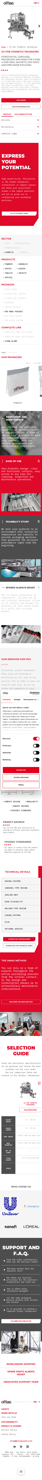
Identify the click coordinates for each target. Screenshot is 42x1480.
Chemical (24, 252)
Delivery (5, 120)
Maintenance (7, 127)
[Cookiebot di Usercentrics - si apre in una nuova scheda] (29, 693)
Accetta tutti (21, 770)
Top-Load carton (13, 316)
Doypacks (9, 302)
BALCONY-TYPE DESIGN (15, 908)
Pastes (8, 268)
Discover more (30, 1110)
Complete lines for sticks (19, 332)
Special (9, 277)
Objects (23, 273)
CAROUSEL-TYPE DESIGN (16, 888)
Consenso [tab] (7, 699)
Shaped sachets (12, 307)
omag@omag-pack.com (21, 1441)
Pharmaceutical (12, 248)
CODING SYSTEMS (12, 915)
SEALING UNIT (11, 895)
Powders (9, 264)
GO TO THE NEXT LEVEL (19, 213)
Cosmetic (9, 252)
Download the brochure (19, 939)
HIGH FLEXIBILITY (14, 902)
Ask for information (21, 107)
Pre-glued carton (14, 320)
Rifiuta (21, 785)
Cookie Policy (8, 1434)
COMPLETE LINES (9, 134)
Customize (21, 100)
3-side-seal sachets (15, 294)
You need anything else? (21, 1321)
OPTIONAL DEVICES (14, 929)
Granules (23, 264)
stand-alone (11, 341)
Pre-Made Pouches (14, 311)
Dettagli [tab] (17, 699)
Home (3, 47)
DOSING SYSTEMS (12, 881)
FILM (7, 922)
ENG (35, 3)
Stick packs (11, 289)
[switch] (36, 745)
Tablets (9, 273)
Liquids (21, 268)
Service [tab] (7, 114)
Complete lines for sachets (19, 337)
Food (7, 243)
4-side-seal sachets (15, 298)
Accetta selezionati (21, 777)
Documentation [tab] (23, 114)
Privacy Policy (9, 1430)
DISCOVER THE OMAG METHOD (21, 1002)
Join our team (8, 1417)
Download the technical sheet (19, 946)
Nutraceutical (22, 243)
